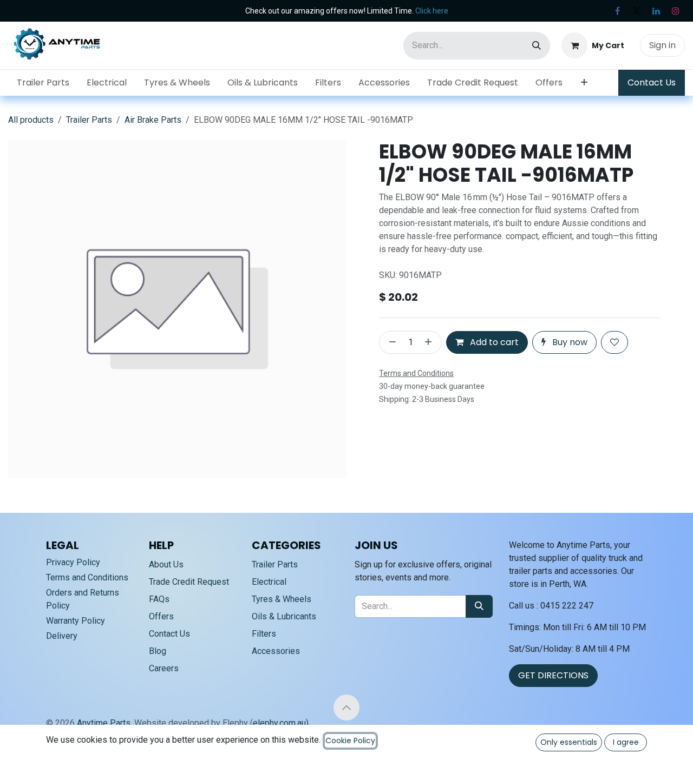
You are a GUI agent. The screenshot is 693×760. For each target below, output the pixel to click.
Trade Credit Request (189, 582)
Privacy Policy (73, 562)
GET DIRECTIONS (553, 675)
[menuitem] (43, 83)
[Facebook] (617, 10)
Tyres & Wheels (281, 599)
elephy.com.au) (281, 723)
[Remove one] (390, 342)
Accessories (276, 651)
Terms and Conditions (87, 577)
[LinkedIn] (656, 10)
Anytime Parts (103, 723)
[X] (636, 10)
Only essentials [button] (568, 742)
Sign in (662, 45)
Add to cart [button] (493, 342)
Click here (431, 10)
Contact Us (651, 82)
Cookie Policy (350, 740)
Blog (157, 651)
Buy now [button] (568, 342)
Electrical (269, 582)
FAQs (159, 599)
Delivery (61, 636)
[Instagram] (675, 10)
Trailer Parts (89, 120)
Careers (164, 668)
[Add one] (430, 342)
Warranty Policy (75, 621)
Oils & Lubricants (284, 616)
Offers (161, 616)
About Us (166, 564)
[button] (346, 708)
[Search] (536, 46)
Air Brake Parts (153, 120)
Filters (264, 634)
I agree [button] (626, 742)
